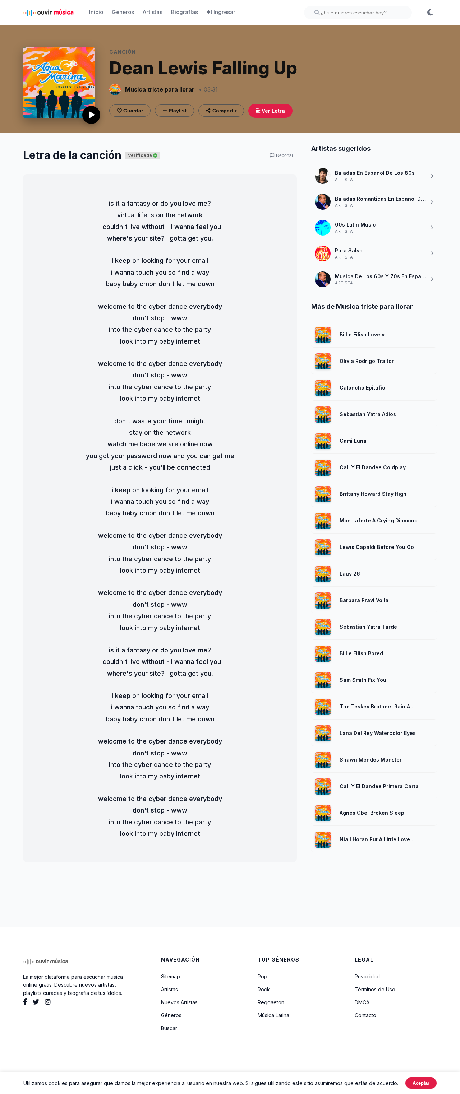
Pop (262, 976)
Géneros (123, 12)
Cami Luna (353, 441)
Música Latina (273, 1015)
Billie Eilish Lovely (362, 334)
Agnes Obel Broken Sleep (372, 813)
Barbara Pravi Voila (364, 600)
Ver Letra (272, 111)
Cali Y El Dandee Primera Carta (379, 786)
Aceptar (421, 1083)
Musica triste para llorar (159, 89)
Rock (264, 989)
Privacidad (367, 976)
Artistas (152, 12)
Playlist (177, 110)
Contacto (365, 1015)
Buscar (169, 1028)
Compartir (224, 110)
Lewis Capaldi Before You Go (377, 547)
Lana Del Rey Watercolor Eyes (378, 733)
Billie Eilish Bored (361, 653)
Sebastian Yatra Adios (368, 414)
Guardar (132, 110)
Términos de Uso (375, 989)
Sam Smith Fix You (363, 680)
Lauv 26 (350, 574)
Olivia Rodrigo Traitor (367, 361)
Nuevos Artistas (179, 1002)
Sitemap (170, 976)
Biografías (184, 12)
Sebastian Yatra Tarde (368, 627)
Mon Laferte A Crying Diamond (379, 520)
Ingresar (223, 12)
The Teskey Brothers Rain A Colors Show (380, 706)
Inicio (96, 12)
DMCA (362, 1002)
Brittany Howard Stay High (373, 494)
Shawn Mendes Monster (371, 760)
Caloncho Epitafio (362, 388)
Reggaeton (271, 1002)
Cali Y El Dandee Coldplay (373, 467)
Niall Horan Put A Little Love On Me (380, 839)
